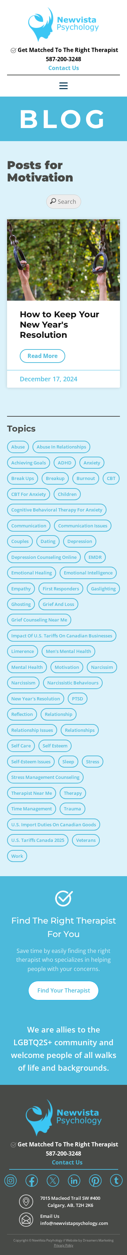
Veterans (86, 840)
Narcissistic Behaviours (72, 682)
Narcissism (23, 682)
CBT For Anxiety (28, 494)
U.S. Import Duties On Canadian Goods (53, 824)
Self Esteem (55, 745)
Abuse (18, 447)
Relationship (58, 714)
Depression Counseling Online (44, 557)
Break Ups (22, 478)
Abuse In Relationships (61, 447)
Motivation (67, 667)
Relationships (80, 730)
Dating (48, 541)
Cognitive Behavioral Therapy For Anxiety (56, 510)
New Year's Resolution (35, 698)
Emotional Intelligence (88, 572)
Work (17, 856)
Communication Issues (82, 525)
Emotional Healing (31, 572)
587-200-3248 (63, 59)
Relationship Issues (32, 730)
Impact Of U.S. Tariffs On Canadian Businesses (61, 635)
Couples (20, 541)
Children (67, 494)
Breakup (55, 478)
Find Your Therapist (63, 990)
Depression (79, 541)
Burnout (86, 478)
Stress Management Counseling (45, 777)
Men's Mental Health (68, 651)
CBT (111, 478)
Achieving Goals (28, 462)
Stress (92, 761)
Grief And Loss (58, 604)
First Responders (61, 588)
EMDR (95, 557)
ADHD (65, 462)
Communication (28, 525)
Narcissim (102, 667)
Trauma (72, 808)
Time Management (31, 808)
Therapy (73, 793)
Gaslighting (103, 588)
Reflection (22, 714)
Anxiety (92, 462)
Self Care (21, 745)
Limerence (22, 651)
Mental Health (27, 667)
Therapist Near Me (31, 793)
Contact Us (63, 68)
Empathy (21, 588)
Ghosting (21, 604)
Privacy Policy (63, 1245)
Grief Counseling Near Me (39, 620)
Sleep (68, 761)
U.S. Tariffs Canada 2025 (37, 840)
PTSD (77, 698)
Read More (43, 356)
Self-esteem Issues (30, 761)
